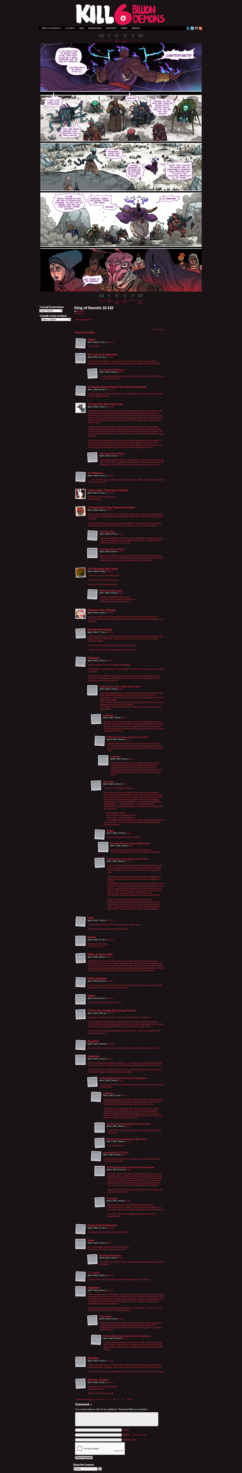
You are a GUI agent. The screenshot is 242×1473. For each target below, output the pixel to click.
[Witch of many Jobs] (80, 958)
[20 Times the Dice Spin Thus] (80, 408)
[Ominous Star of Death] (80, 614)
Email (196, 28)
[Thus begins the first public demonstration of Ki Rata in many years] (121, 290)
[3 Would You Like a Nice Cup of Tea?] (92, 690)
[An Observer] (80, 477)
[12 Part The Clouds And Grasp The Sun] (80, 1014)
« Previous (100, 1399)
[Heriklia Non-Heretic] (80, 633)
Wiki (81, 28)
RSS (201, 28)
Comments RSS (159, 330)
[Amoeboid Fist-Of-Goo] (92, 457)
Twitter (192, 28)
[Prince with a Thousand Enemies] (80, 494)
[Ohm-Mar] (80, 1362)
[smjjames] (96, 719)
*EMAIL (134, 1434)
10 (83, 313)
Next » (130, 1399)
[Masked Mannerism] (92, 1259)
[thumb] (80, 941)
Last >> (140, 40)
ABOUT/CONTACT (51, 28)
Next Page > (132, 301)
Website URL (129, 1439)
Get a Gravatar (139, 1435)
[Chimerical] (92, 1320)
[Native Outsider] (80, 982)
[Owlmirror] (80, 662)
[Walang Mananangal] (92, 594)
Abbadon (81, 311)
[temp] (80, 1244)
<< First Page (101, 301)
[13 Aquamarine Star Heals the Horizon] (80, 511)
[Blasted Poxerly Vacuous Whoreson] (103, 847)
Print (124, 28)
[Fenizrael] (99, 1202)
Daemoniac (95, 28)
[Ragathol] (80, 1045)
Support (111, 28)
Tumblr (188, 28)
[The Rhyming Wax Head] (80, 572)
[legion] (80, 343)
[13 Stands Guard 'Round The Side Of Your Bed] (80, 391)
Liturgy (70, 28)
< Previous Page (109, 301)
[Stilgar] (99, 834)
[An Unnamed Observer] (92, 373)
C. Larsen (94, 1272)
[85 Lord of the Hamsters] (80, 358)
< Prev (109, 40)
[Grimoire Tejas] (92, 535)
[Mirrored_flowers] (80, 1383)
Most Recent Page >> (140, 301)
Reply (111, 342)
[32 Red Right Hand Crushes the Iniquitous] (92, 1082)
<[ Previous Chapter (117, 301)
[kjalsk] (80, 999)
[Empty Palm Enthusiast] (80, 1229)
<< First (101, 40)
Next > (132, 40)
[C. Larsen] (80, 1281)
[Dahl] (80, 921)
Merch (136, 28)
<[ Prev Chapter (117, 41)
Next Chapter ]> (125, 41)
